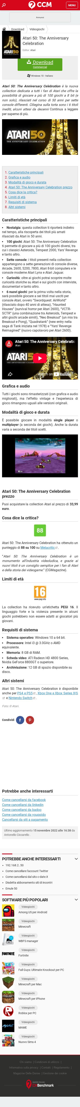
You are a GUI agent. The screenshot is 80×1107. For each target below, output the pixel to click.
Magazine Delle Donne (26, 1073)
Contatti (46, 1067)
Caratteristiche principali (25, 172)
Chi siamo (26, 1062)
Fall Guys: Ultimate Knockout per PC (41, 970)
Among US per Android (32, 912)
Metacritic (47, 548)
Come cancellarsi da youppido (24, 815)
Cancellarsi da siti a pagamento (25, 820)
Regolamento (61, 1067)
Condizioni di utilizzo (47, 1062)
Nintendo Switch (20, 698)
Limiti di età (16, 197)
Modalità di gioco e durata (27, 182)
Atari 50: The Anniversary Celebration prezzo (40, 187)
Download (17, 29)
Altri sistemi (16, 207)
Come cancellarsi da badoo (21, 810)
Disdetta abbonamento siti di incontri (29, 882)
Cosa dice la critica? (22, 192)
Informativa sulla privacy (23, 1067)
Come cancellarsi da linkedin (22, 805)
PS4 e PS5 (25, 693)
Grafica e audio (19, 177)
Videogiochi (37, 29)
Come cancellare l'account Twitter (27, 871)
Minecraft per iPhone (31, 998)
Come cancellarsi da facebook (24, 800)
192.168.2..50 (15, 865)
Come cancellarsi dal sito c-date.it (27, 876)
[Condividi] (20, 720)
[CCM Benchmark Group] (40, 1085)
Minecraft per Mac (30, 984)
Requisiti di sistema (22, 202)
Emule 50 (11, 888)
